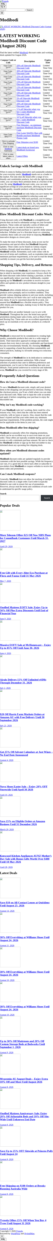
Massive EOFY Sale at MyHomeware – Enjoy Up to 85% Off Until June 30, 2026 (25, 646)
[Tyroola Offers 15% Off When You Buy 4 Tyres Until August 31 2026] (10, 1215)
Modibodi (24, 52)
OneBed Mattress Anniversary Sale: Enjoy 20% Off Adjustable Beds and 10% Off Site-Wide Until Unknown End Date (24, 1116)
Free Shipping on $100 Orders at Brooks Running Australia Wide (22, 1187)
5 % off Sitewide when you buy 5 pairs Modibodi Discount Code (28, 111)
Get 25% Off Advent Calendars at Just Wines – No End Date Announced (26, 753)
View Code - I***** (8, 83)
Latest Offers (22, 156)
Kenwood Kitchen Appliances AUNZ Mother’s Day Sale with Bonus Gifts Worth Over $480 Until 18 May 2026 (26, 858)
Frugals (19, 1231)
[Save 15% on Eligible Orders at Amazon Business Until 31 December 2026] (10, 816)
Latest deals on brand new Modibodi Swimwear (28, 148)
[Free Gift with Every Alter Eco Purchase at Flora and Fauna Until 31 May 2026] (10, 567)
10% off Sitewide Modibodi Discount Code (28, 94)
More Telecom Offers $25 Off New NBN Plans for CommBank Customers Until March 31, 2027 (25, 538)
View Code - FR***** (8, 128)
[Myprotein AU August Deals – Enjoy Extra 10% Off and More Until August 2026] (10, 1073)
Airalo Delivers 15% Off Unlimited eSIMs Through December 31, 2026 (23, 681)
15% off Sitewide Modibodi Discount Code (28, 83)
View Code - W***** (8, 72)
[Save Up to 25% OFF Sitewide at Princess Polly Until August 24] (10, 1146)
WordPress (15, 1233)
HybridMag (29, 1233)
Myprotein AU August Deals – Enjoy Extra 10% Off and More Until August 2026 (24, 1080)
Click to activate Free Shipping (8, 142)
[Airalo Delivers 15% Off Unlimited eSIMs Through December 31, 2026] (10, 674)
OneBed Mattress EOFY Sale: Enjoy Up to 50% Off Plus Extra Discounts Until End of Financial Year (24, 610)
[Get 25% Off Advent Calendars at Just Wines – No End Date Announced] (10, 746)
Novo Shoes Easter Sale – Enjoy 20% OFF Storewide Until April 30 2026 (24, 788)
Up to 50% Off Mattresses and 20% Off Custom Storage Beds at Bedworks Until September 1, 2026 (22, 1044)
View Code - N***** (8, 67)
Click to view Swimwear (8, 149)
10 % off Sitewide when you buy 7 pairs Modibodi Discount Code (29, 119)
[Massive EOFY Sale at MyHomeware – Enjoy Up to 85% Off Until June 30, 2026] (10, 640)
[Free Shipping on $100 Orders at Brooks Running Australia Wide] (10, 1180)
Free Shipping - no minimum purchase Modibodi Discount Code (29, 127)
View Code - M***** (8, 78)
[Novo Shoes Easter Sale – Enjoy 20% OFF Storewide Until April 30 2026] (10, 781)
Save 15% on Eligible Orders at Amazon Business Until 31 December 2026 (22, 823)
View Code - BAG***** (8, 136)
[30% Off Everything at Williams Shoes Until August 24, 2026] (10, 932)
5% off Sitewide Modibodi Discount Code (28, 99)
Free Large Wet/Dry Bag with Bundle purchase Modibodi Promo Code (29, 135)
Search (3, 494)
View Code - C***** (8, 89)
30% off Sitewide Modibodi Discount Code (28, 72)
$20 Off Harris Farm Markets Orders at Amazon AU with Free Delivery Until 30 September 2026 (22, 717)
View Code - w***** (8, 105)
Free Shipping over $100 (27, 142)
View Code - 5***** (8, 100)
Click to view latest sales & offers (8, 156)
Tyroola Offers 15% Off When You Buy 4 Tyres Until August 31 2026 (23, 1222)
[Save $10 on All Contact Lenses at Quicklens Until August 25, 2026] (10, 897)
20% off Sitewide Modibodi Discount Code (28, 66)
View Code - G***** (8, 94)
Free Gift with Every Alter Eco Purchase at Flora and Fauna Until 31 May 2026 (24, 574)
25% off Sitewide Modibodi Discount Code (28, 77)
